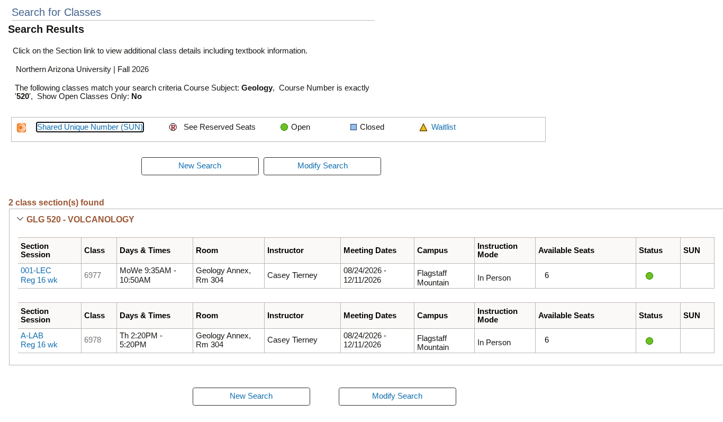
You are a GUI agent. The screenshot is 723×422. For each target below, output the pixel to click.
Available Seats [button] (566, 250)
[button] (19, 220)
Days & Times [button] (145, 250)
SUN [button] (691, 250)
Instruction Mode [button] (497, 250)
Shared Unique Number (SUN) (90, 127)
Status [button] (651, 250)
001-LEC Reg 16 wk (39, 275)
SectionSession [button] (35, 250)
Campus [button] (432, 250)
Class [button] (94, 250)
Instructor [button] (285, 250)
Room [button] (207, 250)
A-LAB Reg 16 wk (39, 340)
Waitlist (443, 127)
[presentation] (200, 166)
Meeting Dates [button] (370, 250)
